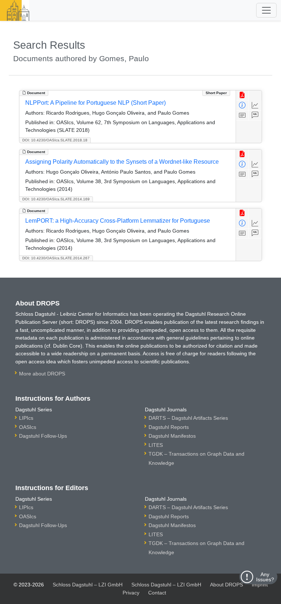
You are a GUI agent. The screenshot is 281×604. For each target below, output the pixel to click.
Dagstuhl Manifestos (172, 436)
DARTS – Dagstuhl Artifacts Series (188, 418)
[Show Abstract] (242, 116)
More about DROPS (42, 374)
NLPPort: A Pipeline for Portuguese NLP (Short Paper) (95, 103)
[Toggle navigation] (266, 10)
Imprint (260, 585)
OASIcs (27, 427)
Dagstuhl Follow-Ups (43, 436)
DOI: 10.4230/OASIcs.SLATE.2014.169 (56, 199)
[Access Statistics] (255, 105)
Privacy (131, 593)
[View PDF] (242, 95)
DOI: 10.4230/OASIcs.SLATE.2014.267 (56, 258)
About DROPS (226, 585)
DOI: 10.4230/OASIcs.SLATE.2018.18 (54, 140)
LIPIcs (26, 418)
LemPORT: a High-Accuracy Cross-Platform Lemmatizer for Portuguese (117, 221)
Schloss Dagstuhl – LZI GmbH (88, 585)
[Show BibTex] (255, 116)
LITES (156, 445)
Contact (157, 593)
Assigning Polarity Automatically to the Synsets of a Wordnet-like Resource (122, 162)
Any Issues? (265, 576)
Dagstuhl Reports (169, 427)
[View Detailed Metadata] (242, 105)
